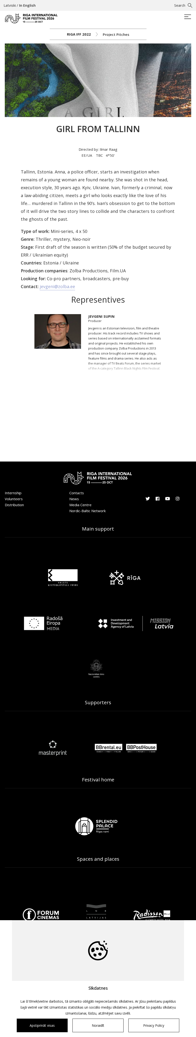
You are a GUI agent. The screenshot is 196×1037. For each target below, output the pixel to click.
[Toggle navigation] (187, 17)
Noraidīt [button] (98, 1025)
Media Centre (80, 504)
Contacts (76, 492)
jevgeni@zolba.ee (57, 286)
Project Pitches (116, 34)
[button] (125, 348)
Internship (13, 492)
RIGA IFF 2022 (79, 34)
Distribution (14, 504)
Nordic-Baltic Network (87, 510)
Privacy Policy (153, 1025)
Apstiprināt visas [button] (42, 1025)
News (74, 498)
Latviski (10, 5)
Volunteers (14, 498)
